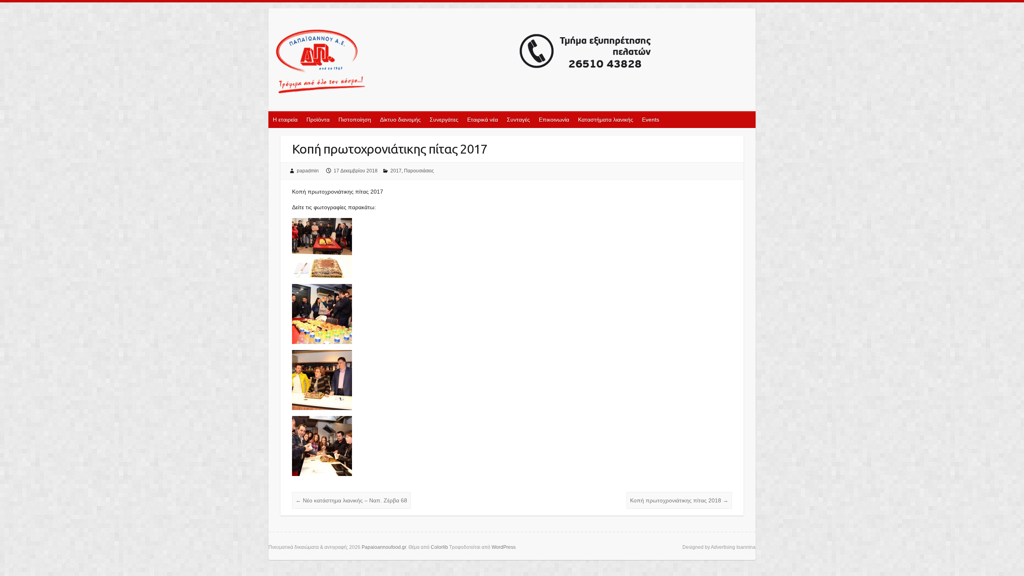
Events (650, 119)
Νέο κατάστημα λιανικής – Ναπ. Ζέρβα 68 (351, 500)
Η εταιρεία (285, 119)
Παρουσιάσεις (419, 171)
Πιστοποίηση (354, 119)
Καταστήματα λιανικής (605, 119)
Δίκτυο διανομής (400, 119)
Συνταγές (518, 119)
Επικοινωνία (554, 119)
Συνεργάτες (444, 119)
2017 (396, 171)
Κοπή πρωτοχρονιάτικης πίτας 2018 (679, 500)
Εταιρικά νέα (482, 119)
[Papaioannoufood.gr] (464, 62)
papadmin (308, 171)
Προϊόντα (318, 119)
